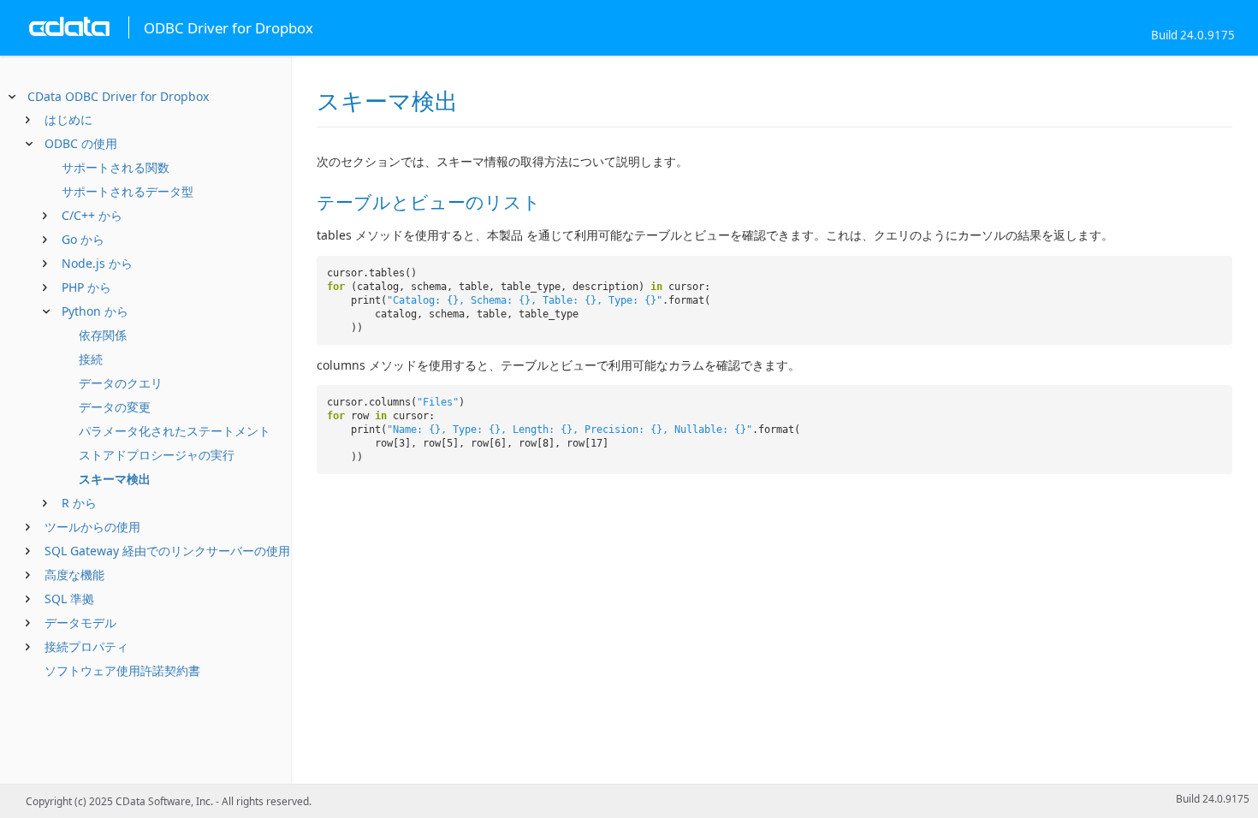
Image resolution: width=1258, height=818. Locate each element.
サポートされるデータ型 (127, 191)
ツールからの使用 (92, 527)
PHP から (86, 287)
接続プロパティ (86, 646)
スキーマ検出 (115, 479)
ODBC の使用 (81, 143)
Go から (83, 239)
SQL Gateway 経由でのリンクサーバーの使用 (167, 550)
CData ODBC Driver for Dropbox (118, 96)
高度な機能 (74, 574)
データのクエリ (121, 383)
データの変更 (115, 407)
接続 (91, 359)
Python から (95, 311)
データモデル (80, 622)
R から (79, 503)
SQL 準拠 (69, 598)
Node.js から (97, 263)
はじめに (68, 119)
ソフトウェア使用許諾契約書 (122, 670)
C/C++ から (92, 215)
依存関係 (103, 335)
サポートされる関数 (115, 167)
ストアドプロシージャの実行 (156, 455)
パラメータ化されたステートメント (174, 431)
